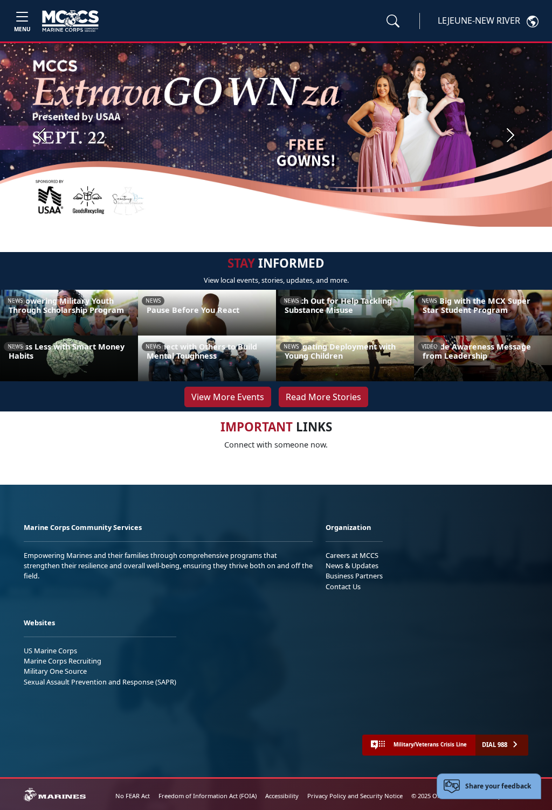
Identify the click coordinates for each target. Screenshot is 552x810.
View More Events (227, 397)
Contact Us (343, 586)
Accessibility (282, 796)
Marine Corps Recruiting (62, 661)
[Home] (70, 21)
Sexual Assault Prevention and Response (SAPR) (100, 682)
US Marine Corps (50, 650)
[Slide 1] (269, 213)
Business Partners (354, 576)
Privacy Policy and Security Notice (355, 796)
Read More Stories (323, 397)
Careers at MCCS (352, 555)
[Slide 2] (291, 213)
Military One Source (55, 671)
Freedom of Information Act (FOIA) (207, 796)
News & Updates (352, 565)
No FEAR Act (132, 796)
